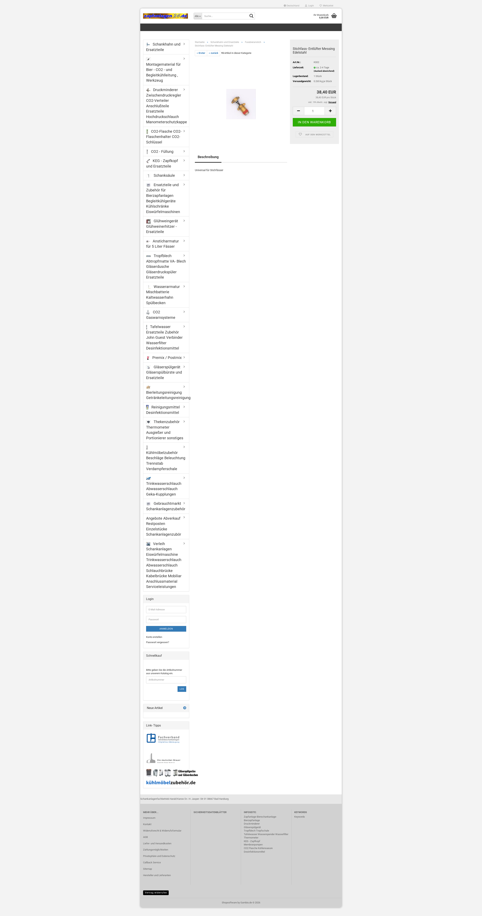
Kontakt (147, 824)
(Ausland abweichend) (324, 71)
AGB (145, 837)
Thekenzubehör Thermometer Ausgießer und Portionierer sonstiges (164, 430)
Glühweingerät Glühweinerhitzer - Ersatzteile (162, 226)
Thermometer (251, 837)
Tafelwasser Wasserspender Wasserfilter (266, 834)
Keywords (299, 816)
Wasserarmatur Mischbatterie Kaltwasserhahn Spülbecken (163, 294)
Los (182, 689)
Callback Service (152, 862)
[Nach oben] (471, 910)
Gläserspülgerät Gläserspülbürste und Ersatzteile (164, 372)
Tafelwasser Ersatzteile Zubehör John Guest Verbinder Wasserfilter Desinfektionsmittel (164, 337)
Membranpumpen (253, 844)
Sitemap (147, 868)
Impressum (149, 817)
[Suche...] (251, 16)
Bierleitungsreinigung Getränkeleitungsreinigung (167, 395)
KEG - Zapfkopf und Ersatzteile (162, 163)
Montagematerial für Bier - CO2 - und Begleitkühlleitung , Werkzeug (163, 72)
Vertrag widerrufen (156, 892)
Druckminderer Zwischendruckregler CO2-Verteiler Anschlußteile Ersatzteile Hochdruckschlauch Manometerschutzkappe (166, 106)
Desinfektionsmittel (254, 851)
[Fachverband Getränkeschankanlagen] (163, 738)
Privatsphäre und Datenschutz (159, 856)
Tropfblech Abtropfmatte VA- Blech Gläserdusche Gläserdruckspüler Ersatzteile (166, 266)
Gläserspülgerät (252, 827)
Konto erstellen (154, 637)
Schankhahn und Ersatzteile (163, 47)
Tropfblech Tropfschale (256, 830)
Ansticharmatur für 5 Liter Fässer (162, 244)
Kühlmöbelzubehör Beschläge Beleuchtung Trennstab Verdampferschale (165, 460)
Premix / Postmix (166, 357)
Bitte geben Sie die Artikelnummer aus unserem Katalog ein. (164, 672)
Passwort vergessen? (157, 642)
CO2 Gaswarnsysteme (160, 315)
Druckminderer (252, 823)
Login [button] (310, 5)
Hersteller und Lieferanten (157, 875)
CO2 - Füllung (161, 151)
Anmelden (166, 628)
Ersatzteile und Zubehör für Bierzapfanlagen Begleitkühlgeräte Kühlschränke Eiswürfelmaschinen (163, 198)
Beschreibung (208, 157)
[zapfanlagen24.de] (165, 16)
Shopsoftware (229, 902)
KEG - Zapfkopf (252, 841)
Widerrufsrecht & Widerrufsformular (162, 830)
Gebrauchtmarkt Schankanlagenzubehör (165, 506)
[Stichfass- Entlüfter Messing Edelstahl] (241, 98)
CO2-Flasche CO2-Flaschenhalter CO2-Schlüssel (164, 136)
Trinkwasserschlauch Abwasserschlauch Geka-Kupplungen (163, 488)
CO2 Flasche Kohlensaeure (258, 848)
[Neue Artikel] (184, 708)
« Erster (201, 53)
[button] (291, 5)
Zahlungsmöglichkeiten (155, 849)
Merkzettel (327, 5)
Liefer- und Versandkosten (157, 843)
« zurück (213, 53)
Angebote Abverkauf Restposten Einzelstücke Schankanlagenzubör (163, 526)
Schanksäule (164, 175)
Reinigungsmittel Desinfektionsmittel (163, 410)
